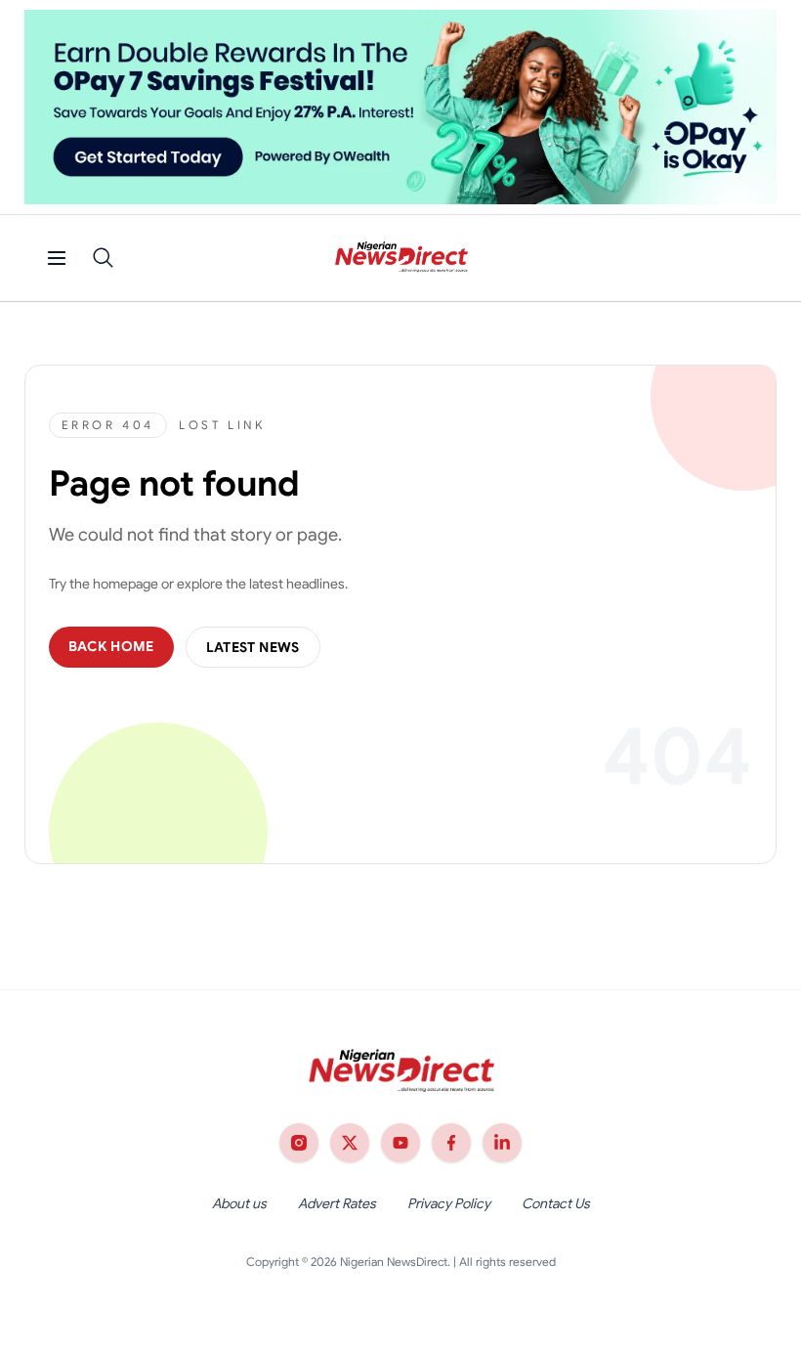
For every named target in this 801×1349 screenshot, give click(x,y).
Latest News (253, 647)
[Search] (103, 258)
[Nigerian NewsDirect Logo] (401, 258)
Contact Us (556, 1203)
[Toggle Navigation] (56, 258)
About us (239, 1203)
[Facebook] (451, 1142)
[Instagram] (298, 1142)
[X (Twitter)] (349, 1142)
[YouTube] (400, 1142)
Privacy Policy (448, 1203)
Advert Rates (337, 1203)
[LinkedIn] (502, 1142)
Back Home (111, 646)
